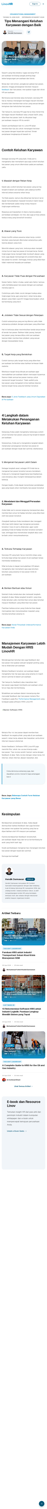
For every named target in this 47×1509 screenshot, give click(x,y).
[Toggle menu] (43, 4)
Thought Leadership (12, 949)
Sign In (35, 4)
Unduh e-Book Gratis (15, 1131)
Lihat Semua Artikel (22, 1086)
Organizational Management (23, 14)
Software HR (9, 1005)
